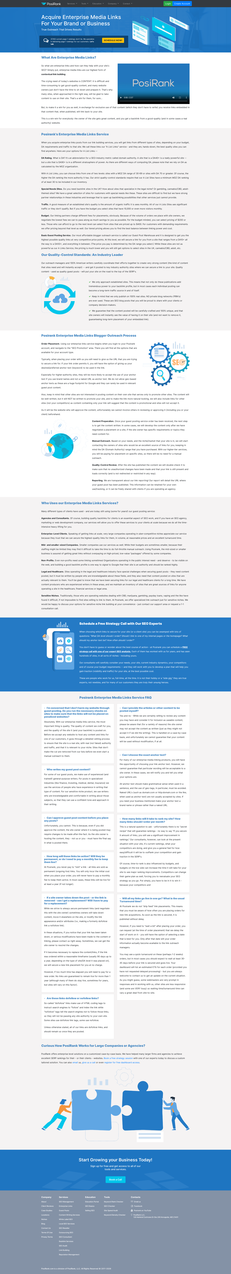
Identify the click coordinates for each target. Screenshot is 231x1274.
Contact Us (46, 1228)
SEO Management (66, 1202)
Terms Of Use (47, 1232)
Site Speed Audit (111, 1210)
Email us (137, 1202)
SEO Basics (89, 1206)
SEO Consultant (65, 1237)
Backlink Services (66, 1241)
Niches (44, 1219)
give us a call (88, 1062)
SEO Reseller (64, 1228)
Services (71, 4)
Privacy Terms (47, 1237)
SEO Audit (63, 1246)
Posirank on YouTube (142, 1210)
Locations (45, 1215)
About (43, 1202)
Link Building (64, 1250)
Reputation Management (69, 1254)
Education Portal (92, 1202)
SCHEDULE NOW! (113, 40)
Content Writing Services (69, 1215)
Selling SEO (90, 1210)
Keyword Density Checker (115, 1215)
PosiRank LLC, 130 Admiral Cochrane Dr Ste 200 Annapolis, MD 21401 (155, 1216)
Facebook (138, 1206)
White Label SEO (66, 1219)
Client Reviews (47, 1206)
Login (168, 3)
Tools (84, 4)
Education (97, 4)
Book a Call (115, 1179)
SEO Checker (109, 1206)
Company (112, 4)
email (75, 1062)
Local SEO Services (67, 1224)
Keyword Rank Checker (113, 1202)
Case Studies (46, 1210)
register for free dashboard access (121, 1062)
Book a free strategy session (118, 1058)
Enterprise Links (65, 1206)
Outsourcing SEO (66, 1232)
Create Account (182, 3)
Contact (127, 4)
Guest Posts (64, 1210)
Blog (43, 1224)
